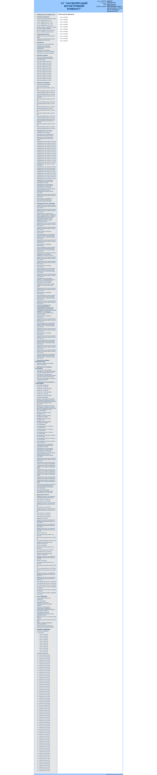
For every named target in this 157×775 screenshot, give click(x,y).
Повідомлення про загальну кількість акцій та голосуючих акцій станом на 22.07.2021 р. (46, 337)
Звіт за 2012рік (64, 38)
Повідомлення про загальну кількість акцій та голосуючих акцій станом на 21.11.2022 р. (46, 351)
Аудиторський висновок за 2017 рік (46, 116)
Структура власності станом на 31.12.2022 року (45, 427)
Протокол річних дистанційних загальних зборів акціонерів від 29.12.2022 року (45, 58)
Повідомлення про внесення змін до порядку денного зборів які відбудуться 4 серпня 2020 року (46, 254)
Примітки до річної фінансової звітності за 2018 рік (44, 554)
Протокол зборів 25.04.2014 (44, 61)
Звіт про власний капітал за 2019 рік (46, 568)
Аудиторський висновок (43, 86)
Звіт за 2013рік (64, 36)
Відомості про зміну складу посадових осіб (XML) (44, 416)
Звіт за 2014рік (64, 33)
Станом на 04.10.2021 (44, 682)
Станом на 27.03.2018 (44, 732)
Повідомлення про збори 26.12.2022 (46, 178)
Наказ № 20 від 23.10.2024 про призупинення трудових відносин (45, 626)
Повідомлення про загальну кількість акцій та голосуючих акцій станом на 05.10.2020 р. (46, 263)
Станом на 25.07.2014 (44, 758)
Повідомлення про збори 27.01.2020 (46, 158)
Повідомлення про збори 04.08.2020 (46, 167)
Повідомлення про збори (44, 130)
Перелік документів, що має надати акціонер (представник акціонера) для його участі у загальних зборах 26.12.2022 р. (46, 356)
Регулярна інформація (43, 631)
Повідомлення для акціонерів (46, 203)
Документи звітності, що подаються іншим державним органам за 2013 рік (46, 510)
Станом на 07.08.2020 (44, 703)
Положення (40, 42)
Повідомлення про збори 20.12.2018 (46, 153)
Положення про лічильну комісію (45, 53)
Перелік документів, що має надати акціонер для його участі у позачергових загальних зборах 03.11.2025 (46, 190)
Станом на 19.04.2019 (44, 724)
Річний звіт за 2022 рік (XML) (44, 388)
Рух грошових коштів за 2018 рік (45, 550)
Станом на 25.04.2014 (44, 765)
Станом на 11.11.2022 (44, 674)
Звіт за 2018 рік (44, 639)
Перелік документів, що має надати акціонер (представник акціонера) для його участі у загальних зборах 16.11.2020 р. (46, 270)
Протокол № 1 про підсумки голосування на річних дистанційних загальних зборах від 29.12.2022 (46, 371)
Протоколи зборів (42, 55)
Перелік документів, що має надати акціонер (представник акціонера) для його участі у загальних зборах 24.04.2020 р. (46, 236)
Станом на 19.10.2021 (44, 677)
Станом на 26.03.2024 (44, 655)
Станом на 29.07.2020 (44, 708)
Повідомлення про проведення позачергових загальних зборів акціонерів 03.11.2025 (45, 181)
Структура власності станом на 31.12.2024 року (45, 433)
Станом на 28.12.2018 (44, 729)
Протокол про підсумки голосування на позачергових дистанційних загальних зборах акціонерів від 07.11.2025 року (46, 486)
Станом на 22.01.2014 (44, 767)
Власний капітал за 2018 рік (44, 551)
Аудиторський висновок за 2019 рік (46, 126)
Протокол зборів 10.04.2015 (44, 63)
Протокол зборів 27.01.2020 (44, 75)
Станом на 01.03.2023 (44, 667)
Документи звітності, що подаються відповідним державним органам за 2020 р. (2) (46, 579)
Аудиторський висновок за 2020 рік (46, 128)
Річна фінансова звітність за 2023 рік (46, 583)
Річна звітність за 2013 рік (43, 507)
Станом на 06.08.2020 (44, 705)
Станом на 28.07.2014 (44, 756)
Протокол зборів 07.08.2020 (44, 78)
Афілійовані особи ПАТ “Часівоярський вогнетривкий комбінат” (44, 604)
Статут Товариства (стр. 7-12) (44, 22)
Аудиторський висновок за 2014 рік (46, 102)
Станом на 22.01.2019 (44, 727)
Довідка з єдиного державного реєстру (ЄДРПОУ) (44, 623)
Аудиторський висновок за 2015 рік (46, 106)
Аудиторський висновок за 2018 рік (46, 117)
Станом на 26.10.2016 (44, 744)
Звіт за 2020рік (64, 19)
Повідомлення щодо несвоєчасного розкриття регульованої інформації (46, 463)
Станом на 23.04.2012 (44, 770)
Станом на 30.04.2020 (44, 715)
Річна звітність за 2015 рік (43, 514)
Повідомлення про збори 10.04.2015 (46, 146)
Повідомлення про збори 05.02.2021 (46, 173)
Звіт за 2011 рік (44, 651)
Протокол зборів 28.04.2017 (44, 66)
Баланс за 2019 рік (42, 560)
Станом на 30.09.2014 (44, 753)
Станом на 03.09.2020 (44, 700)
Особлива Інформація (42, 397)
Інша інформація (42, 596)
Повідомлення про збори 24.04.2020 (46, 162)
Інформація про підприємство (46, 14)
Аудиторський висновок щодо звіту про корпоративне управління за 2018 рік (46, 121)
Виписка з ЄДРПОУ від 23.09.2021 (46, 30)
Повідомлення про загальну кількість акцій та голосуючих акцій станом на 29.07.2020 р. (46, 258)
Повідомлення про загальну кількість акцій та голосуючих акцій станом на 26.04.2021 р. (46, 330)
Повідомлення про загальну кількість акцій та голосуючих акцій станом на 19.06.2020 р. (46, 241)
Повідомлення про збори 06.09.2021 (46, 176)
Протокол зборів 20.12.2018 (44, 70)
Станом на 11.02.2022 (44, 675)
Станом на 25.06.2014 (44, 760)
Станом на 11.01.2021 (44, 696)
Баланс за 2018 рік (42, 545)
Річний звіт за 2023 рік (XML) (44, 392)
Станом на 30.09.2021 (44, 684)
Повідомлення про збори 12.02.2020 (46, 160)
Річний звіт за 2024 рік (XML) (44, 395)
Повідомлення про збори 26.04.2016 (46, 148)
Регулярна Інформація (43, 385)
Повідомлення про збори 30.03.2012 (46, 141)
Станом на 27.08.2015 (44, 750)
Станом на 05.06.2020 (44, 712)
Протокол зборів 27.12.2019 (44, 73)
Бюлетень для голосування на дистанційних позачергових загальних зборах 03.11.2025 (45, 200)
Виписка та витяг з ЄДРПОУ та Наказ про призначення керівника (46, 28)
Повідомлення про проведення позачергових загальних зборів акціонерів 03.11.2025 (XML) (45, 186)
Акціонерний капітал (43, 34)
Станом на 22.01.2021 (44, 693)
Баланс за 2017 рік (42, 532)
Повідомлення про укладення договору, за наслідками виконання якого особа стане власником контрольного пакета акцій (46, 280)
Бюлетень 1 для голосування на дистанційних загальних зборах (45, 135)
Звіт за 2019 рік (44, 638)
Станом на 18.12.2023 (44, 660)
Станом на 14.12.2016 (44, 741)
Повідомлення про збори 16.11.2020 (46, 171)
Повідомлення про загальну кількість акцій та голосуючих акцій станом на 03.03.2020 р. (46, 228)
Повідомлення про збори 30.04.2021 (46, 175)
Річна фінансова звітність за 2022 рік (46, 581)
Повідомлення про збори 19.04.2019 (46, 155)
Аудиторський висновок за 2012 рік (46, 92)
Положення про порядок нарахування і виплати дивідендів (45, 51)
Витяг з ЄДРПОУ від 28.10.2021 (45, 32)
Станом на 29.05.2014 (44, 763)
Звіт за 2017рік (64, 26)
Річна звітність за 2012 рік (43, 501)
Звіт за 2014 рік (44, 646)
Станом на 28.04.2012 (44, 769)
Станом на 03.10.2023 (44, 663)
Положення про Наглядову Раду (45, 44)
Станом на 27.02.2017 (44, 739)
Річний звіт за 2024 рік (42, 393)
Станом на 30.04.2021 (44, 689)
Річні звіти (41, 632)
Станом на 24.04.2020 (44, 717)
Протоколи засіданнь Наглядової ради (42, 361)
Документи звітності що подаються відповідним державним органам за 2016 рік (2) (46, 525)
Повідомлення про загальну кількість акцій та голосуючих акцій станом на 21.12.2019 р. (46, 206)
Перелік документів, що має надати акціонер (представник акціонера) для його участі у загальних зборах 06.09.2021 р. (46, 342)
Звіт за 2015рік (64, 31)
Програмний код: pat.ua (111, 774)
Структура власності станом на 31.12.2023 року (45, 430)
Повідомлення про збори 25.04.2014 (46, 145)
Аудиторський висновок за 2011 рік (46, 90)
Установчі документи (43, 17)
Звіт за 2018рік (64, 24)
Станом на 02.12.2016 (44, 743)
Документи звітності (43, 494)
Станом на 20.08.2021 (44, 686)
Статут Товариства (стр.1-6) (44, 20)
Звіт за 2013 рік (44, 648)
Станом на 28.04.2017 (44, 738)
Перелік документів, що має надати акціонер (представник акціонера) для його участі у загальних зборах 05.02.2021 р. (46, 297)
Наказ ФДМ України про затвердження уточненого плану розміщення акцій (45, 614)
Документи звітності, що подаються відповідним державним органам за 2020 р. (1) (46, 574)
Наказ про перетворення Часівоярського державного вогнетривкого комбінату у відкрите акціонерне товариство (46, 608)
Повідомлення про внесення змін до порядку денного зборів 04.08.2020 (46, 169)
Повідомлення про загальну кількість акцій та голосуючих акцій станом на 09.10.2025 (46, 195)
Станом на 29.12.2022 (44, 670)
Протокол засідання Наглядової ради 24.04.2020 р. (45, 364)
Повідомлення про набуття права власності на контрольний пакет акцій (45, 285)
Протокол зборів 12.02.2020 (44, 77)
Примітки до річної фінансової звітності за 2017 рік (44, 543)
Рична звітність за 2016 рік (44, 516)
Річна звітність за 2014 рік (43, 513)
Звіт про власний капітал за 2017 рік (46, 540)
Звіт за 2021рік (64, 17)
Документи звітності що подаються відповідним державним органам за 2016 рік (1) (46, 521)
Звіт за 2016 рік (44, 643)
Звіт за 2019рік (64, 22)
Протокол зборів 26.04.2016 (44, 64)
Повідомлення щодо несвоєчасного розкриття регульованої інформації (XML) (46, 467)
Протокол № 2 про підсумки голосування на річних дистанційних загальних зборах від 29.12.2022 (46, 375)
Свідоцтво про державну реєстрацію (46, 18)
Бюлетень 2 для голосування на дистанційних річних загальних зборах (45, 138)
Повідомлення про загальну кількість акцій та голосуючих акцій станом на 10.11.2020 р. (46, 275)
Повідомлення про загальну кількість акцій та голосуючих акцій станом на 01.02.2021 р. (46, 302)
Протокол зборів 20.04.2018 (44, 68)
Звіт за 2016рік (64, 29)
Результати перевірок (43, 82)
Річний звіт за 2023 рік (42, 390)
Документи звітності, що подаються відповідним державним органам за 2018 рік (46, 558)
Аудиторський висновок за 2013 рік (46, 94)
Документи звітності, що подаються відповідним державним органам (46, 497)
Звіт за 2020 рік (44, 636)
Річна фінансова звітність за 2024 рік (46, 585)
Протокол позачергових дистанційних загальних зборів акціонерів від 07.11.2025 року (45, 491)
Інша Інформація (41, 424)
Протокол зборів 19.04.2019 (44, 71)
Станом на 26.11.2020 (44, 698)
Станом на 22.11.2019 (44, 719)
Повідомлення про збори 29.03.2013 (46, 143)
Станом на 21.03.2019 (44, 725)
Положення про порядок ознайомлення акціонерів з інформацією (44, 47)
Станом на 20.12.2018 (44, 731)
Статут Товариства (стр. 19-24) (45, 25)
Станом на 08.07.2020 (44, 710)
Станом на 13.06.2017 (44, 734)
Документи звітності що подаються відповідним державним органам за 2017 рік (46, 530)
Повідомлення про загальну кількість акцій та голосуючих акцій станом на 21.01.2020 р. (46, 211)
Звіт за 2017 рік (44, 641)
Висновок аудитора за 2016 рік (45, 108)
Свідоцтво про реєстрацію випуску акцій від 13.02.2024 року (46, 39)
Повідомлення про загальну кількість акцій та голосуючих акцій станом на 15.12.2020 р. (46, 289)
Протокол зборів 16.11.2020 (44, 80)
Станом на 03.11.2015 (44, 748)
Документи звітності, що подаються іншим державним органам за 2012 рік (46, 504)
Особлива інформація (42, 653)
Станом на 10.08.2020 (44, 701)
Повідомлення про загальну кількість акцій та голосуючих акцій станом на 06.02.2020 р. (46, 224)
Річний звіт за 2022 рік (42, 387)
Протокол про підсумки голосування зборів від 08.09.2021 (46, 379)
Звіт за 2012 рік (44, 650)
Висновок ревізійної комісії (44, 84)
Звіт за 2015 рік (44, 644)
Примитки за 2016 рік (42, 518)
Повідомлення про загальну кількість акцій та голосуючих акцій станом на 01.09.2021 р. (46, 347)
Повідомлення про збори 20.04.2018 (46, 151)
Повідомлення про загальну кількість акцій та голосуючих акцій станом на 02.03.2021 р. (46, 320)
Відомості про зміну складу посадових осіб (44, 413)
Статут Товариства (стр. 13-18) (45, 23)
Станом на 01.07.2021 (44, 688)
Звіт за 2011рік (64, 41)
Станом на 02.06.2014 (44, 762)
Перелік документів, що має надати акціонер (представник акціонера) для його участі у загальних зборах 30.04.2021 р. (46, 325)
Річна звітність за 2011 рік (43, 499)
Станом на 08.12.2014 (44, 751)
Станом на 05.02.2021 (44, 691)
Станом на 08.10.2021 (44, 681)
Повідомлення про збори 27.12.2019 (46, 157)
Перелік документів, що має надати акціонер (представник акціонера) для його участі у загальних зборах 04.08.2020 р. (46, 249)
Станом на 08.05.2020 (44, 713)
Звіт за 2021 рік (44, 634)
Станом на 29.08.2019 (44, 722)
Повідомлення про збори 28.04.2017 (46, 150)
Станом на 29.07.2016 (44, 746)
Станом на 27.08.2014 (44, 755)
